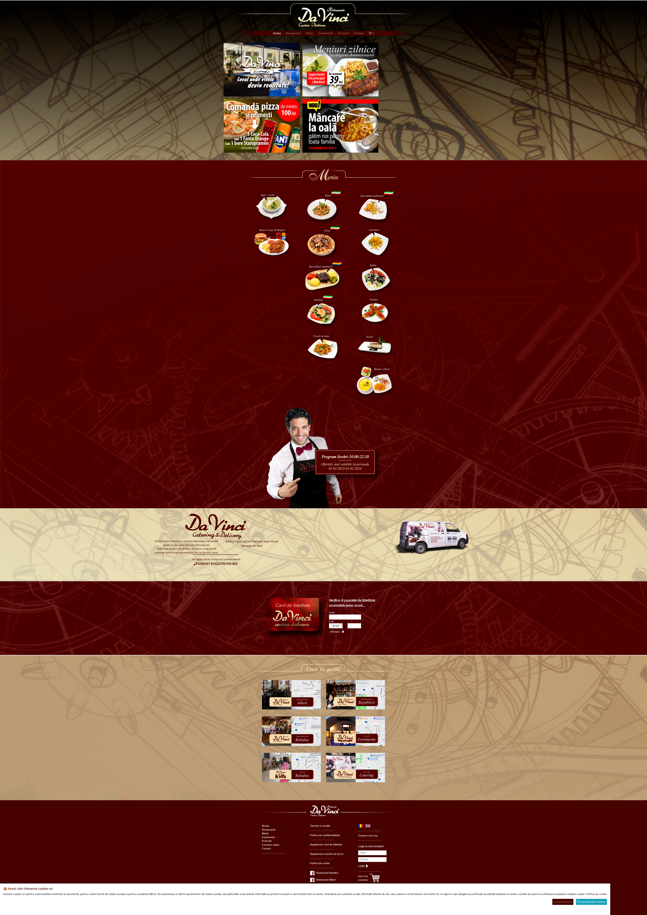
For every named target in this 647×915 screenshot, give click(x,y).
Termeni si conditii (320, 825)
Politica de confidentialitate (325, 835)
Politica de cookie (320, 863)
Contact (359, 33)
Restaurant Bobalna (327, 872)
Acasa (277, 33)
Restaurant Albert (326, 879)
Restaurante (293, 33)
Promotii (343, 33)
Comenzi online (270, 844)
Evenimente (325, 33)
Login (361, 865)
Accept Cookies (562, 901)
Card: (332, 612)
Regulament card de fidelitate (326, 844)
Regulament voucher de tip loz (327, 854)
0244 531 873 (206, 563)
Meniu (309, 33)
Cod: (331, 621)
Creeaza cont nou (368, 835)
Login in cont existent (370, 846)
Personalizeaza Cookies (591, 901)
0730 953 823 (227, 563)
